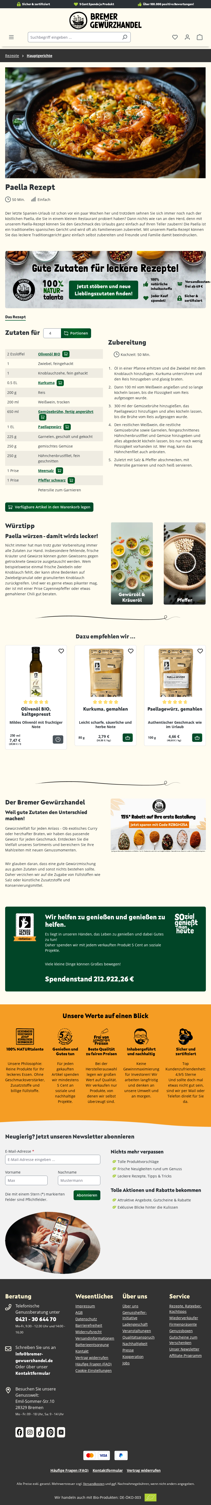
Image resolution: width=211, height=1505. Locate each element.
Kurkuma (46, 382)
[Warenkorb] (200, 37)
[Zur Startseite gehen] (105, 20)
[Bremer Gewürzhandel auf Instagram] (30, 1432)
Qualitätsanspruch (138, 1337)
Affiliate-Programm (185, 1355)
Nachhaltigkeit (134, 1343)
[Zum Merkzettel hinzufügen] (61, 651)
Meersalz (46, 470)
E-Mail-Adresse (19, 1151)
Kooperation (133, 1356)
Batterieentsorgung (92, 1344)
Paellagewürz (49, 426)
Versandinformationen (94, 1338)
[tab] (15, 317)
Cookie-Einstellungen (93, 1370)
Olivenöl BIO (49, 354)
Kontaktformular (32, 1373)
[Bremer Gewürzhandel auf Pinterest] (51, 1432)
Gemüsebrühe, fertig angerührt (65, 411)
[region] (105, 122)
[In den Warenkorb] (65, 354)
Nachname (67, 1172)
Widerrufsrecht (88, 1331)
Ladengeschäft (135, 1324)
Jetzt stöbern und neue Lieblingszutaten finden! (104, 289)
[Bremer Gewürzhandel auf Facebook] (19, 1432)
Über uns (130, 1306)
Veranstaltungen (136, 1330)
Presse (128, 1350)
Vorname (13, 1172)
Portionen (78, 333)
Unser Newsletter (184, 1349)
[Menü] (11, 37)
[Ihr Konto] (187, 37)
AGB (79, 1312)
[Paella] (105, 122)
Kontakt (82, 1351)
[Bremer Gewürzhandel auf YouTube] (61, 1432)
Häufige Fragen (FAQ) (93, 1364)
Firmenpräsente (183, 1324)
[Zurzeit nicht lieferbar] (58, 739)
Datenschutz (86, 1318)
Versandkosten (93, 1484)
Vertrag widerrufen (91, 1357)
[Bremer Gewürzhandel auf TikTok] (40, 1432)
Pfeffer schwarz (52, 480)
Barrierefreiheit (88, 1325)
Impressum (85, 1306)
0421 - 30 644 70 (35, 1319)
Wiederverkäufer (183, 1317)
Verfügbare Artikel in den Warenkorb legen (52, 507)
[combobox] (73, 37)
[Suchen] (125, 37)
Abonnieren (87, 1195)
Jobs (126, 1363)
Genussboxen (181, 1330)
